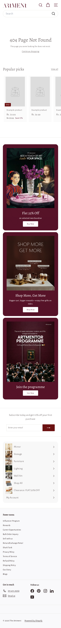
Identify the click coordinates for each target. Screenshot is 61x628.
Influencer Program (11, 521)
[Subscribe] (49, 427)
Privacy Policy (8, 552)
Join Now (30, 393)
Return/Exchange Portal (13, 543)
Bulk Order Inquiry (10, 534)
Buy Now (30, 224)
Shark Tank (7, 547)
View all (54, 69)
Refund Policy (8, 561)
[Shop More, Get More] (30, 263)
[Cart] (48, 5)
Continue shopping (30, 51)
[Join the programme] (30, 352)
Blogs (5, 574)
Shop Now (31, 310)
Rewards (6, 525)
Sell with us (8, 539)
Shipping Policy (9, 565)
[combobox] (30, 13)
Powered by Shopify (34, 621)
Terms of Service (10, 556)
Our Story (7, 570)
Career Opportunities (12, 530)
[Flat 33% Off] (30, 178)
